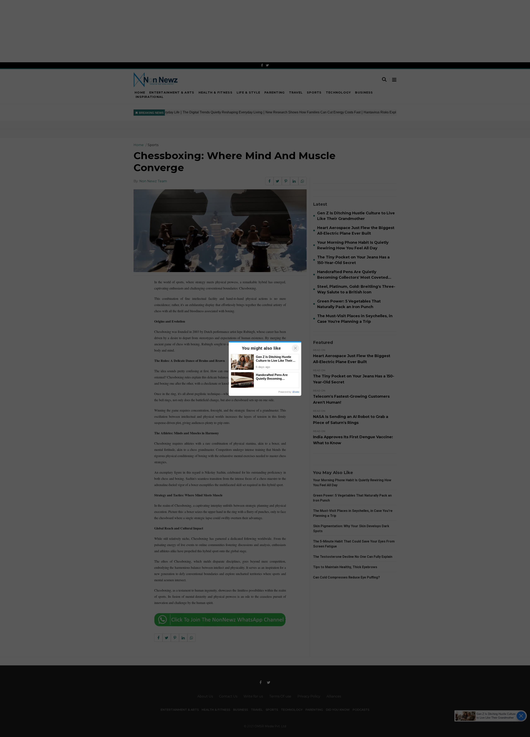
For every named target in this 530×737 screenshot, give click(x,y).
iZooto (296, 392)
